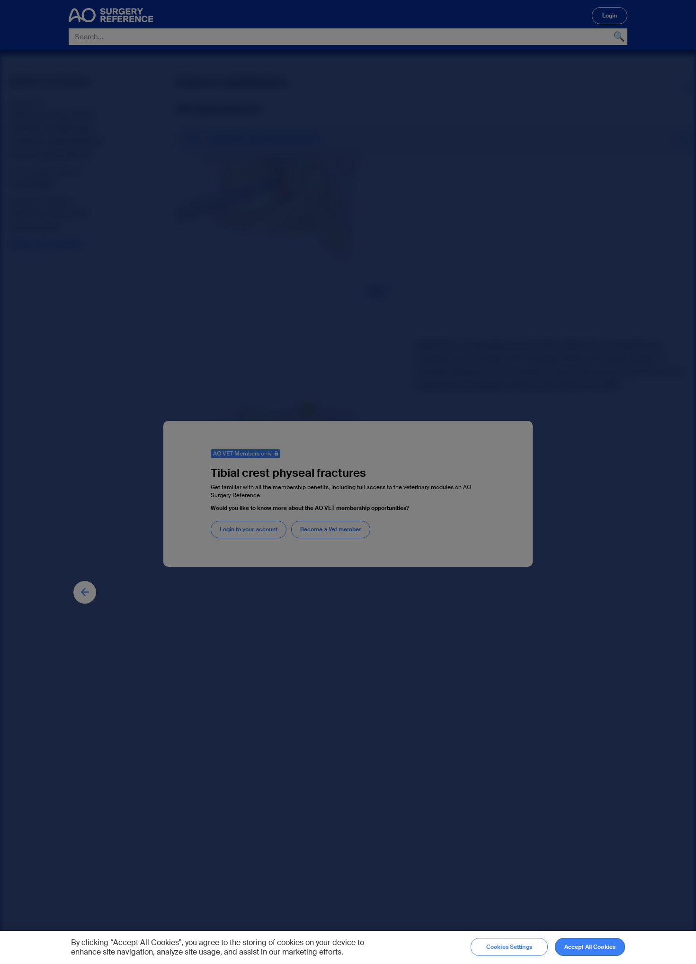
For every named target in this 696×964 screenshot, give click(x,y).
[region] (348, 947)
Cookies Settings (509, 947)
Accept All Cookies (590, 947)
